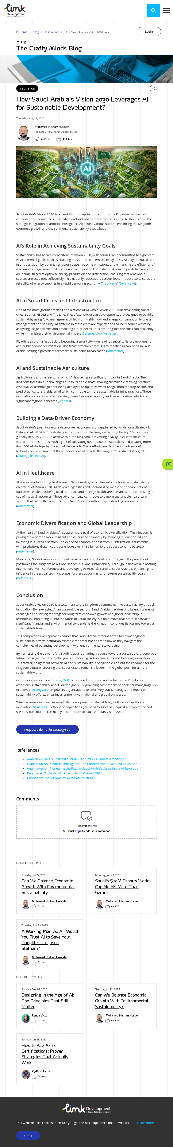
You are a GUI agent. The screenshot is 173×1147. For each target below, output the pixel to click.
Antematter (108, 333)
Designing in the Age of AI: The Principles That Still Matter (48, 1001)
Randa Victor (40, 1015)
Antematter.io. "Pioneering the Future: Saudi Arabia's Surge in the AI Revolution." (84, 768)
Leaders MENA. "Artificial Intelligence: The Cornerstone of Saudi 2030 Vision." (82, 764)
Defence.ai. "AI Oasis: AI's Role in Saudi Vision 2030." (64, 773)
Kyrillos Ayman (41, 1071)
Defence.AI (127, 283)
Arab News (109, 283)
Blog (36, 32)
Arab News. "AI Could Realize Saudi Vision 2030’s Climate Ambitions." (76, 759)
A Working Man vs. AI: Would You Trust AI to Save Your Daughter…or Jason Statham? (50, 940)
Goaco (21, 456)
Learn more (145, 1123)
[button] (149, 31)
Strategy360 (60, 680)
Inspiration (51, 32)
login (78, 831)
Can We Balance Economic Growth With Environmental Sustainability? (48, 886)
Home (23, 32)
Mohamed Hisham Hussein (52, 126)
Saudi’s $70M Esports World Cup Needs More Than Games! (122, 886)
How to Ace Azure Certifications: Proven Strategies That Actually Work (45, 1054)
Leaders (64, 401)
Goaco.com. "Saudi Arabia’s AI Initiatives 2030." (61, 778)
